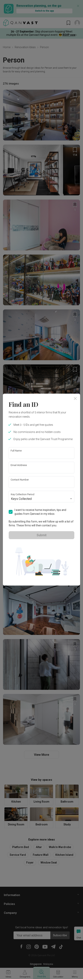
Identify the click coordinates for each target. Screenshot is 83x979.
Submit (42, 535)
